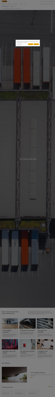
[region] (28, 43)
